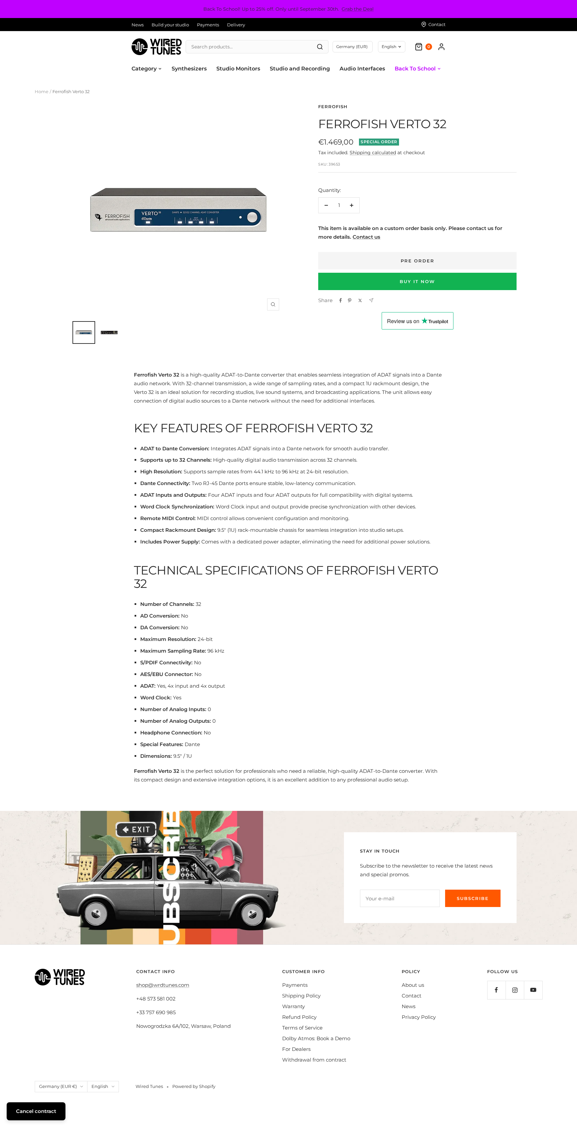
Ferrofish (333, 106)
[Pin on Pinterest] (349, 300)
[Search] (320, 47)
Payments (208, 24)
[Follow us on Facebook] (496, 990)
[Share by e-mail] (371, 300)
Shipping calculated (373, 153)
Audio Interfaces (362, 68)
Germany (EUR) (352, 46)
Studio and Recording (300, 68)
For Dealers (296, 1049)
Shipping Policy (301, 995)
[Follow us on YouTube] (533, 990)
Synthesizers (189, 68)
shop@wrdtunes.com (162, 985)
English (389, 46)
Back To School (415, 68)
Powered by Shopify (193, 1086)
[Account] (441, 47)
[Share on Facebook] (340, 300)
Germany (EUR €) (58, 1086)
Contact (411, 995)
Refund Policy (299, 1017)
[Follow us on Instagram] (515, 990)
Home (41, 91)
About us (413, 985)
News (138, 24)
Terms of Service (302, 1028)
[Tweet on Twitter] (360, 300)
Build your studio (170, 24)
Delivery (236, 24)
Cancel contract (36, 1111)
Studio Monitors (238, 68)
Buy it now (417, 281)
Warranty (293, 1006)
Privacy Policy (419, 1017)
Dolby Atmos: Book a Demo (316, 1038)
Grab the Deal (358, 9)
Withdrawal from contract (314, 1060)
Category (144, 68)
